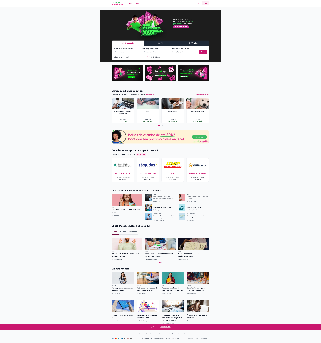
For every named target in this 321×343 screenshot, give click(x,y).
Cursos (123, 232)
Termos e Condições (169, 334)
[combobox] (127, 52)
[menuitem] (130, 3)
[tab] (159, 125)
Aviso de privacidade (141, 334)
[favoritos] (199, 3)
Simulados (133, 232)
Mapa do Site (182, 334)
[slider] (148, 57)
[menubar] (133, 3)
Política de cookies (155, 334)
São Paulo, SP (149, 94)
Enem (115, 232)
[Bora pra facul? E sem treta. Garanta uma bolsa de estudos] (160, 36)
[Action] (160, 136)
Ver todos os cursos (202, 94)
